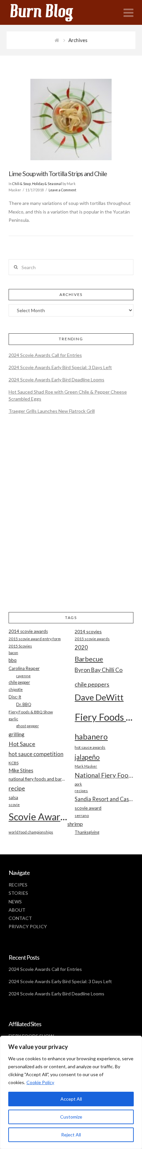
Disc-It (15, 696)
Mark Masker (86, 766)
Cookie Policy (40, 1082)
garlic (13, 719)
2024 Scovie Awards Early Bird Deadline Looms (56, 379)
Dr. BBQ (23, 704)
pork (78, 784)
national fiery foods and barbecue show (38, 779)
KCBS (13, 762)
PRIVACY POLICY (28, 926)
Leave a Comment (62, 190)
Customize (71, 1117)
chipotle (16, 689)
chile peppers (92, 684)
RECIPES (18, 884)
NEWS (15, 901)
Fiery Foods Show (104, 717)
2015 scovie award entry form (35, 639)
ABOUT (17, 910)
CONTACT (20, 918)
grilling (16, 734)
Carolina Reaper (24, 668)
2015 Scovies (20, 646)
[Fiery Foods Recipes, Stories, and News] (48, 12)
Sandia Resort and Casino (104, 799)
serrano (82, 815)
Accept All (71, 1099)
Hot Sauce (22, 743)
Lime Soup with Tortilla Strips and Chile (58, 173)
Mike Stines (21, 770)
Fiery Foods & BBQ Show (31, 711)
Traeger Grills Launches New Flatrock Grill (52, 411)
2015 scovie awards (92, 639)
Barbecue (89, 659)
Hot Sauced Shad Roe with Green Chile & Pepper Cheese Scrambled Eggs (68, 395)
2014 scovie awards (28, 631)
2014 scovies (88, 631)
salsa (13, 797)
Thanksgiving (87, 832)
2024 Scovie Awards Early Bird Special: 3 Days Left (60, 367)
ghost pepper (27, 726)
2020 (81, 647)
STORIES (18, 893)
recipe (17, 788)
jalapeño (87, 757)
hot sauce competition (36, 754)
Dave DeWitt (99, 697)
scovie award (88, 808)
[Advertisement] (71, 519)
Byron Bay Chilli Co (99, 669)
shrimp (75, 824)
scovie (14, 804)
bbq (13, 660)
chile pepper (19, 682)
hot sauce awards (90, 747)
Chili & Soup (21, 184)
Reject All (71, 1134)
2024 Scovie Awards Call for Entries (45, 355)
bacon (13, 652)
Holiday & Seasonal (47, 184)
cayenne (23, 676)
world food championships (31, 832)
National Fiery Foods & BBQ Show (104, 775)
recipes (81, 791)
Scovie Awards (38, 816)
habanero (91, 736)
